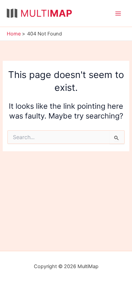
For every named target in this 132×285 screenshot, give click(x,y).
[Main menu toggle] (118, 13)
